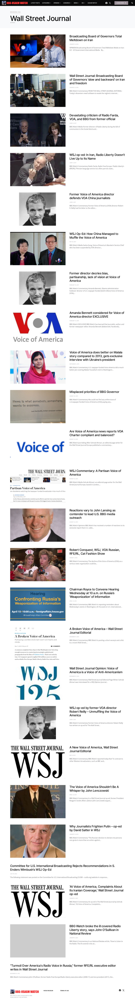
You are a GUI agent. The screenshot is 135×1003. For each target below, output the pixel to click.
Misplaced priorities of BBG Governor (94, 392)
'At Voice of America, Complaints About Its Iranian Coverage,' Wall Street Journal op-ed (96, 890)
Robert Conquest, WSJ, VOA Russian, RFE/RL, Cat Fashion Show (94, 551)
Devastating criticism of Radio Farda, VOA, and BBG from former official (94, 117)
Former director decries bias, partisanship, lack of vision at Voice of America (94, 276)
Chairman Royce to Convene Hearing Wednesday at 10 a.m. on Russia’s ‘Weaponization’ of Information (94, 593)
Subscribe (120, 3)
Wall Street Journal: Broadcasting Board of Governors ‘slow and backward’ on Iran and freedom (97, 79)
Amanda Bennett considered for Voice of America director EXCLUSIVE (96, 314)
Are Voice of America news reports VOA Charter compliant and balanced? (96, 433)
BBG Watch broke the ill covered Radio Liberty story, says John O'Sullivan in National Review (95, 929)
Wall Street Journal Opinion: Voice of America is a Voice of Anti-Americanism (96, 670)
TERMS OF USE (64, 990)
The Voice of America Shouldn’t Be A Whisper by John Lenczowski (94, 788)
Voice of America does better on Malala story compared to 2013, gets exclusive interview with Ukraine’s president (96, 355)
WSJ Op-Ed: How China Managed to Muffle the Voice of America (93, 235)
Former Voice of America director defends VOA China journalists (91, 196)
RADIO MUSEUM (48, 990)
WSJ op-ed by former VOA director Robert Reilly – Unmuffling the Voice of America (95, 711)
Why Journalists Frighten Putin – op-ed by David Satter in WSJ (95, 828)
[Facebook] (106, 3)
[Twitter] (110, 3)
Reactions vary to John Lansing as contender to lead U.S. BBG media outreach (92, 514)
